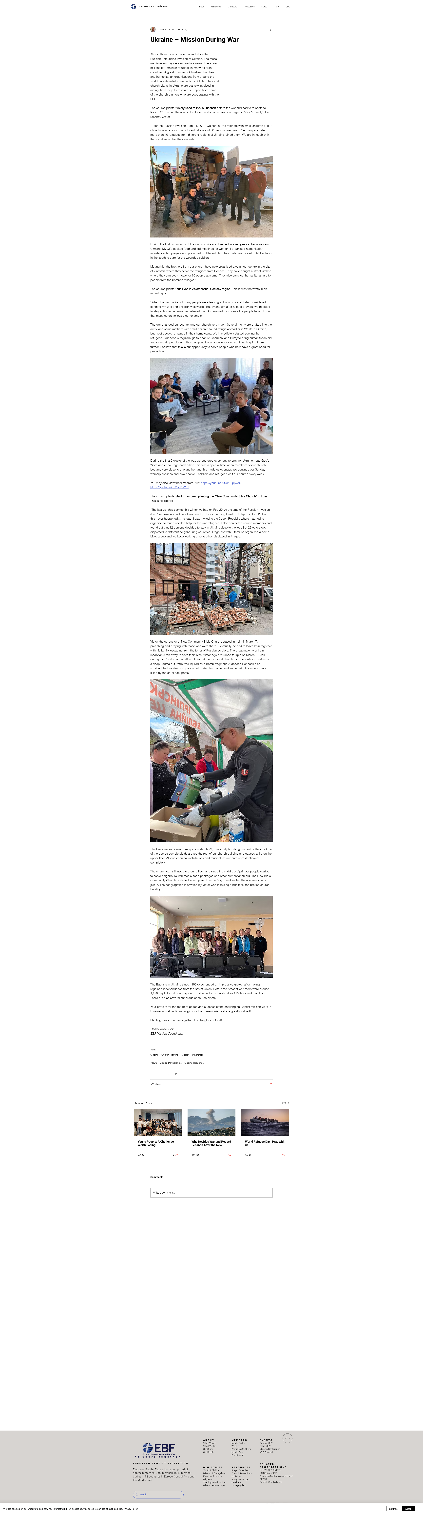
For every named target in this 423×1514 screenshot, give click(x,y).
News (154, 1062)
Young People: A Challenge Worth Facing (156, 1143)
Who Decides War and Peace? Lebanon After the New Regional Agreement (211, 1143)
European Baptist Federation (153, 6)
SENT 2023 (265, 1446)
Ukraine (154, 1054)
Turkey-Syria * (238, 1485)
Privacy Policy (130, 1508)
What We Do (209, 1446)
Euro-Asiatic (237, 1455)
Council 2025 (266, 1443)
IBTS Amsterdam (268, 1473)
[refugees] (265, 1122)
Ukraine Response (194, 1062)
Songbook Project (240, 1479)
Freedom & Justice (212, 1476)
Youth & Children (211, 1470)
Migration (208, 1479)
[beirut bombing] (212, 1122)
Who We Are (209, 1443)
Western (235, 1446)
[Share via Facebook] (152, 1074)
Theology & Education (214, 1482)
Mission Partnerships (192, 1054)
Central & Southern (241, 1449)
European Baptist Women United (276, 1476)
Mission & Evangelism (214, 1473)
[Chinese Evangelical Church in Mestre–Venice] (158, 1122)
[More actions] (271, 29)
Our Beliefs (208, 1452)
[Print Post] (176, 1074)
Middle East (237, 1452)
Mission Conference (270, 1449)
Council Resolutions (241, 1473)
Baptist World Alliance (271, 1482)
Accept (408, 1508)
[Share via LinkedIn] (160, 1074)
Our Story (208, 1449)
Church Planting (169, 1054)
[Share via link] (168, 1074)
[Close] (419, 1508)
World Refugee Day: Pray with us (265, 1143)
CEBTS (263, 1479)
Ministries (236, 1476)
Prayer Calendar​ (239, 1470)
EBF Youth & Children (270, 1470)
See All (285, 1102)
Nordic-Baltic (238, 1443)
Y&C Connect (266, 1452)
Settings (393, 1508)
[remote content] (249, 75)
